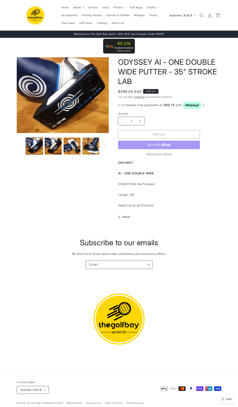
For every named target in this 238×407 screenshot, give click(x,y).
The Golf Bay (34, 403)
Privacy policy (93, 403)
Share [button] (126, 216)
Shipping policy (135, 403)
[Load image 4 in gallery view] (90, 146)
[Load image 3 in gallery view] (72, 146)
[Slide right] (105, 146)
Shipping (139, 97)
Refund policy (74, 403)
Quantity (123, 113)
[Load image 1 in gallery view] (34, 146)
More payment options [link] (159, 153)
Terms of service (114, 403)
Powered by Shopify (52, 403)
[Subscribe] (148, 264)
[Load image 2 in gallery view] (53, 146)
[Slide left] (21, 146)
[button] (78, 7)
